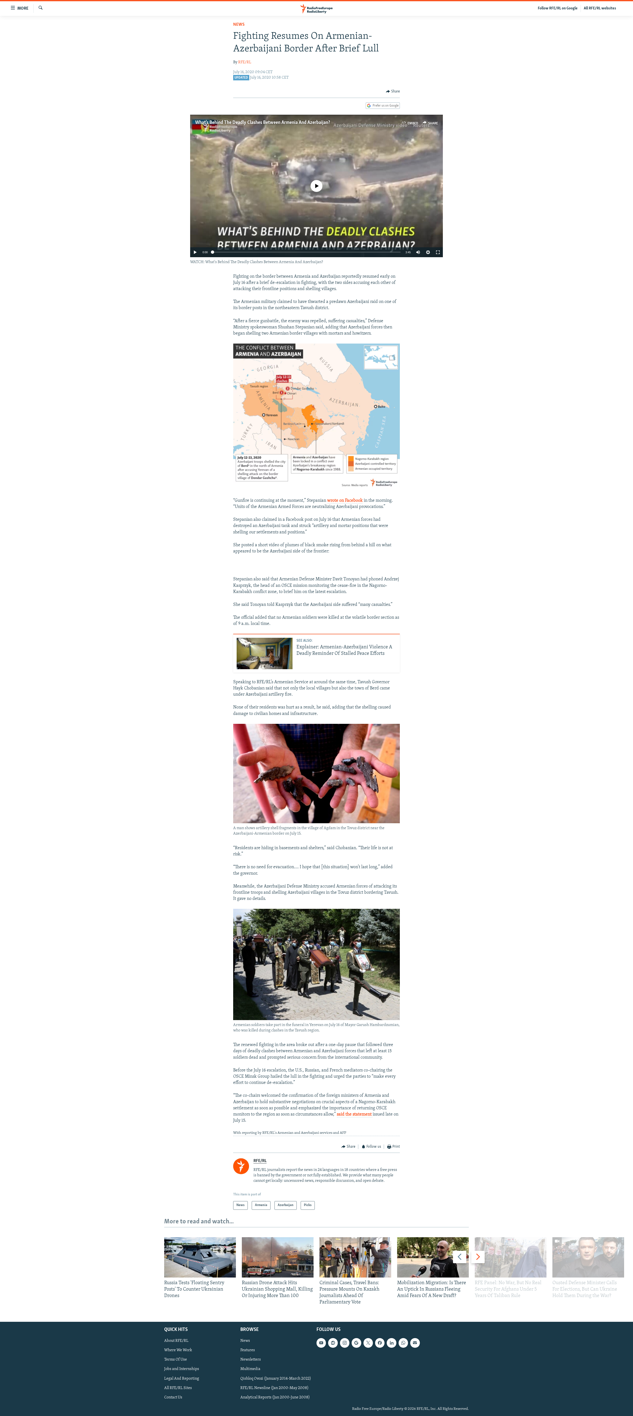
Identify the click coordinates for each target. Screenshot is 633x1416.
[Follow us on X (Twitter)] (368, 1342)
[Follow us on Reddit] (333, 1342)
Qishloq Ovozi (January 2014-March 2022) (275, 1378)
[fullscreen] (438, 252)
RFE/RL (244, 62)
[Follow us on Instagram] (344, 1342)
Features (247, 1350)
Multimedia (250, 1369)
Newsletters (250, 1360)
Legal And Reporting (181, 1378)
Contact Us (173, 1397)
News (239, 25)
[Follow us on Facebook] (379, 1342)
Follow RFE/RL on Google (558, 8)
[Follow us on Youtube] (321, 1342)
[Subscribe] (415, 1342)
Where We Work (178, 1350)
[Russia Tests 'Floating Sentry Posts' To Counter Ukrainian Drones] (200, 1257)
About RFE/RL (176, 1341)
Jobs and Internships (181, 1369)
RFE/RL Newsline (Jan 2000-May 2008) (274, 1388)
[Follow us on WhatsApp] (403, 1342)
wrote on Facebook (345, 501)
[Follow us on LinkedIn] (391, 1342)
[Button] (393, 91)
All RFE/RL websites (600, 8)
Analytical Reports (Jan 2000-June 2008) (275, 1397)
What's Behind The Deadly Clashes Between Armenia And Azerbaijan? (262, 122)
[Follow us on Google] (356, 1342)
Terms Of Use (175, 1360)
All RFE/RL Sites (178, 1388)
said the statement (355, 1114)
